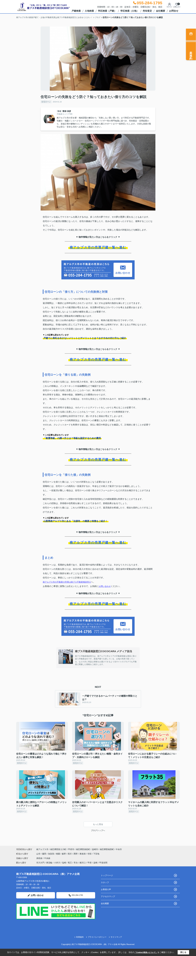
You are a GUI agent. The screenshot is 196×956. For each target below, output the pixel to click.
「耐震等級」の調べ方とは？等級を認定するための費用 (72, 438)
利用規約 (80, 937)
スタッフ (105, 882)
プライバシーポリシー (97, 937)
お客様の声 (106, 889)
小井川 (57, 862)
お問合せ (173, 11)
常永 (76, 862)
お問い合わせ (105, 586)
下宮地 (96, 854)
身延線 (39, 858)
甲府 (90, 862)
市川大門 (40, 862)
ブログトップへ (98, 830)
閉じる (183, 952)
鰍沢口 (83, 862)
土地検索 (89, 11)
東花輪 (49, 862)
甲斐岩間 (103, 862)
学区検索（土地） (129, 11)
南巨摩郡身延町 (83, 849)
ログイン (169, 7)
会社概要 (160, 11)
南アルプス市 (42, 849)
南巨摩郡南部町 (107, 849)
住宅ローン (46, 102)
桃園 (58, 854)
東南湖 (82, 854)
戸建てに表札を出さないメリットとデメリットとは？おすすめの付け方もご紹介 (84, 338)
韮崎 (95, 862)
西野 (76, 854)
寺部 (89, 854)
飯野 (64, 854)
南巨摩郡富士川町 (58, 849)
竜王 (70, 862)
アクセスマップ (108, 896)
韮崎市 (95, 849)
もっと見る (98, 824)
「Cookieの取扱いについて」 (145, 952)
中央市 (119, 849)
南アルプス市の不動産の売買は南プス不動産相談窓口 (67, 582)
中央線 (47, 858)
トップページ (107, 875)
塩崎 (64, 862)
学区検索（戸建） (107, 11)
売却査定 (147, 11)
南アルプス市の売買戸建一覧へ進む (98, 247)
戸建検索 (76, 11)
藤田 (44, 854)
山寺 (38, 854)
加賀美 (51, 854)
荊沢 (70, 854)
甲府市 (71, 849)
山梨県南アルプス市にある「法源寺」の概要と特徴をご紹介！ (75, 521)
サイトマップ (116, 937)
